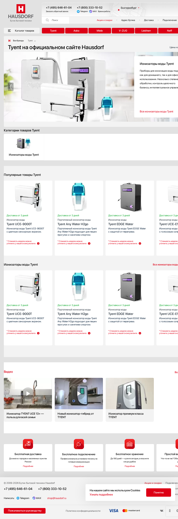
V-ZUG (123, 30)
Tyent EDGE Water (120, 222)
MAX (95, 11)
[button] (11, 87)
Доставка (149, 20)
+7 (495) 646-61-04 (59, 7)
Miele (100, 30)
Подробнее (28, 466)
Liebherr (146, 30)
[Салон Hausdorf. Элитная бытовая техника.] (9, 40)
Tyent (53, 30)
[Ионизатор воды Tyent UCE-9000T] (28, 198)
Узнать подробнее (101, 494)
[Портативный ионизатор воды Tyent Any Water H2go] (79, 198)
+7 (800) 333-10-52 (89, 7)
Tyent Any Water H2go (74, 222)
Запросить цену (17, 250)
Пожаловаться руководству (25, 510)
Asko (76, 30)
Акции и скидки (104, 20)
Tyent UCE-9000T (19, 222)
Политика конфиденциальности (83, 510)
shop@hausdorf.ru (56, 498)
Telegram (84, 11)
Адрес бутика (128, 20)
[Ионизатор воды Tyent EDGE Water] (130, 198)
